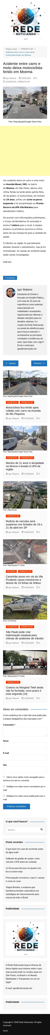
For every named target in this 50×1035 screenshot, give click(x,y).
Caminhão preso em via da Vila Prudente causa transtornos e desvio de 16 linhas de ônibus (24, 579)
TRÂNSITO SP (23, 82)
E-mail (6, 753)
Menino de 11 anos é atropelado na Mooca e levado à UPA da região (25, 466)
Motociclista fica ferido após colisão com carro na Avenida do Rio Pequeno (23, 410)
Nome (6, 741)
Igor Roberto (11, 78)
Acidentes (11, 278)
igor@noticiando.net (22, 988)
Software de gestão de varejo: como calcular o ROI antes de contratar (23, 860)
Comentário (9, 725)
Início (5, 1031)
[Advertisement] (25, 151)
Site (5, 765)
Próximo (37, 363)
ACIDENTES (11, 82)
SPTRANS (11, 571)
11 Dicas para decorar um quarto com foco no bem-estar (23, 870)
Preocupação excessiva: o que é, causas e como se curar (25, 879)
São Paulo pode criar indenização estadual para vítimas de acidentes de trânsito (25, 635)
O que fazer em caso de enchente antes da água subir (24, 851)
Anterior (12, 363)
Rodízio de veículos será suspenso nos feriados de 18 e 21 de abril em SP (24, 524)
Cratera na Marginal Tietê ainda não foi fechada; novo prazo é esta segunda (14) (24, 690)
